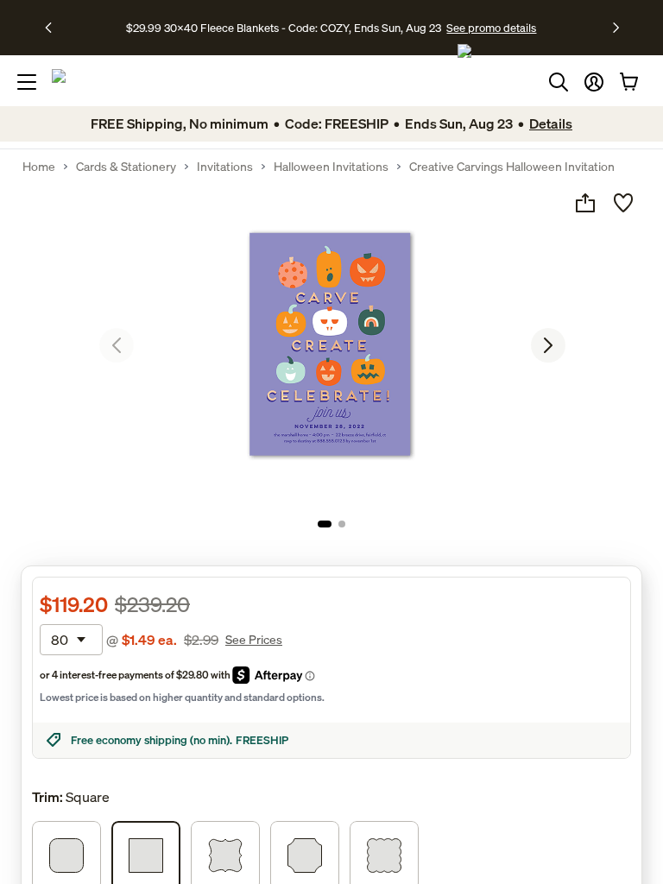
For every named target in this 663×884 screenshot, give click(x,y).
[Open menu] (26, 82)
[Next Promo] (616, 27)
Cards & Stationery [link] (126, 167)
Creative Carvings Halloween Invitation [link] (512, 167)
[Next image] (548, 345)
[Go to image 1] (325, 524)
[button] (593, 82)
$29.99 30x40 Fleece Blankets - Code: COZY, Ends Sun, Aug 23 (286, 27)
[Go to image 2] (341, 524)
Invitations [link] (225, 167)
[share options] (585, 202)
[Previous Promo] (54, 27)
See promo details (491, 27)
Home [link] (38, 167)
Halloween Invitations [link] (331, 167)
